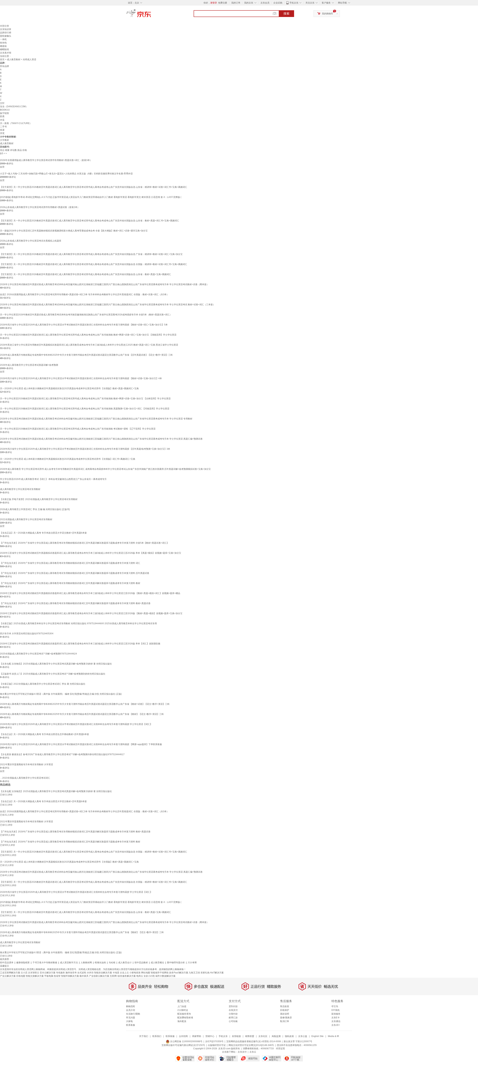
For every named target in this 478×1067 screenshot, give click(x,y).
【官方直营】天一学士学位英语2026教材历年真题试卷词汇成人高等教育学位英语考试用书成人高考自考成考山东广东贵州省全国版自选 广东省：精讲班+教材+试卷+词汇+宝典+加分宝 (91, 254)
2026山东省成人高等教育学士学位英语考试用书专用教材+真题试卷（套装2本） (40, 207)
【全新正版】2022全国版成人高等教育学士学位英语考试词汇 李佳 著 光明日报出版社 (42, 684)
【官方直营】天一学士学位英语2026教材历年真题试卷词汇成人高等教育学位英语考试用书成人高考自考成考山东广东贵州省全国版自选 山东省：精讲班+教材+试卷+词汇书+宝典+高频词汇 (93, 187)
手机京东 (293, 2)
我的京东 (248, 2)
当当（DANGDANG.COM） (14, 106)
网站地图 (145, 972)
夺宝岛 (334, 1006)
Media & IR (333, 1036)
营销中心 (209, 1036)
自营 (2, 167)
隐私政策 (289, 1036)
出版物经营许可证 (217, 1045)
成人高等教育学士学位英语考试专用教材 (20, 489)
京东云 (252, 1052)
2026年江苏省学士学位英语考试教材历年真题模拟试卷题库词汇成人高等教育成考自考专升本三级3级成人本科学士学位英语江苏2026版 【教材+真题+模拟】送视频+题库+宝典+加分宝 (91, 613)
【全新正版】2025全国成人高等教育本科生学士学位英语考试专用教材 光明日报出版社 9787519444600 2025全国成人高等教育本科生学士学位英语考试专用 (78, 623)
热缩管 (57, 976)
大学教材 (4, 140)
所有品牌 (4, 66)
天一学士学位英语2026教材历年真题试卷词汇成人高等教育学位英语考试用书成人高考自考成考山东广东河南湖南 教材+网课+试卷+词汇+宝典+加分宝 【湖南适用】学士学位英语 (88, 334)
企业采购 (277, 2)
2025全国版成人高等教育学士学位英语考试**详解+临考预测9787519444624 (38, 653)
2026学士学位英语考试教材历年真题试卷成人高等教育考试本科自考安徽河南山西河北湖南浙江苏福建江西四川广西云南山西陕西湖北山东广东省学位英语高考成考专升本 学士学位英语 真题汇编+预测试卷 (101, 439)
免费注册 (222, 2)
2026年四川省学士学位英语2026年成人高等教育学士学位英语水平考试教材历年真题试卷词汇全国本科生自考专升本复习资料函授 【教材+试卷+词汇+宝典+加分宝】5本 (84, 324)
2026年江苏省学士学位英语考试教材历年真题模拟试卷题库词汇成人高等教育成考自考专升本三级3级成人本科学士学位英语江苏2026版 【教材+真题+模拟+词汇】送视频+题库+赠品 (90, 593)
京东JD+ (335, 1025)
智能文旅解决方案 (35, 976)
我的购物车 (327, 13)
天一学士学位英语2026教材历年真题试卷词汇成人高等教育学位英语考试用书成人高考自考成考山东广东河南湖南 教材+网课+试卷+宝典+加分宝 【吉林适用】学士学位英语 (85, 398)
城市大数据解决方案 (165, 976)
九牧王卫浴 (194, 972)
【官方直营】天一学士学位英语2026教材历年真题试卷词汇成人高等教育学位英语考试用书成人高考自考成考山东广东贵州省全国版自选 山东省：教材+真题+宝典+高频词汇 (85, 274)
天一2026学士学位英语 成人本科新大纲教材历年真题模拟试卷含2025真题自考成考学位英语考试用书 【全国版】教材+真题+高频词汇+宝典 (69, 388)
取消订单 (284, 1021)
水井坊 (90, 972)
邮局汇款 (233, 1017)
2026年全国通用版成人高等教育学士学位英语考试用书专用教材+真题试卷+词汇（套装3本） (46, 160)
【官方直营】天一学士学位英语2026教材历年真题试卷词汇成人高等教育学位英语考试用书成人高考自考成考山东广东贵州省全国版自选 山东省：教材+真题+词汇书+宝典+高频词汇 (89, 220)
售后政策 (284, 1006)
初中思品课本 (6, 962)
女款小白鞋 (149, 976)
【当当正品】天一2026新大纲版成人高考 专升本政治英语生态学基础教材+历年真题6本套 (44, 734)
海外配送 (181, 1021)
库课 (2, 130)
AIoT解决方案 (217, 972)
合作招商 (183, 1036)
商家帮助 (196, 1036)
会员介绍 (130, 1010)
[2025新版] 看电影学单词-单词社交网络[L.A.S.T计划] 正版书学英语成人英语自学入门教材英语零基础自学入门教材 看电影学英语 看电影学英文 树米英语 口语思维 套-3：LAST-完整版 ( (90, 197)
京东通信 (335, 1021)
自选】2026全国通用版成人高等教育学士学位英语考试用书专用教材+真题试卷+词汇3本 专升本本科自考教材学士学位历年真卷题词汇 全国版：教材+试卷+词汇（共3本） (84, 294)
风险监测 (276, 1036)
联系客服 (130, 1025)
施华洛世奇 (71, 972)
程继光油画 (100, 962)
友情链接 (236, 1036)
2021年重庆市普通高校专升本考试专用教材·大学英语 (26, 764)
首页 (2, 59)
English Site (317, 1036)
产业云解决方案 (8, 976)
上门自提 (181, 1006)
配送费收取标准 (185, 1017)
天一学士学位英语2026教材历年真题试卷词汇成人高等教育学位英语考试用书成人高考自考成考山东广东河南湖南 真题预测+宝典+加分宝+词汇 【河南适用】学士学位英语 (84, 408)
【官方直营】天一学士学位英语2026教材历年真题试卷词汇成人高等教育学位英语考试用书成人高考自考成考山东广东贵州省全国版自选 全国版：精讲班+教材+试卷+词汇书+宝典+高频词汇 (93, 264)
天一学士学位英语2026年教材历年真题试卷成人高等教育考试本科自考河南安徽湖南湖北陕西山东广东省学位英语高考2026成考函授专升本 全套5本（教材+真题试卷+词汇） (86, 314)
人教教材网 (86, 962)
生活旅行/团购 (133, 1014)
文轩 (2, 103)
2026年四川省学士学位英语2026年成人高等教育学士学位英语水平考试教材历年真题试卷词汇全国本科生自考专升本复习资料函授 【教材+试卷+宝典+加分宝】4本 (81, 378)
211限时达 (182, 1010)
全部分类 (4, 26)
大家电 (129, 1021)
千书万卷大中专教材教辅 (44, 962)
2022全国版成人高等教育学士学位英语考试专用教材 (26, 519)
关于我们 (143, 1036)
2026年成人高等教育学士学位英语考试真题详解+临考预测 (29, 365)
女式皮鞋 (81, 972)
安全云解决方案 (47, 972)
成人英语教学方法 (69, 962)
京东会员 (264, 2)
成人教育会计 (125, 962)
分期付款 (233, 1014)
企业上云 (124, 972)
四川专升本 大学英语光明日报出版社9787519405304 (26, 633)
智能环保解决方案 (70, 976)
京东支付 (242, 1052)
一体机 (3, 39)
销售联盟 (249, 1036)
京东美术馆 (5, 52)
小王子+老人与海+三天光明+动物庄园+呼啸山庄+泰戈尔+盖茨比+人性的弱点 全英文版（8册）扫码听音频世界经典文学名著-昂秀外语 (66, 173)
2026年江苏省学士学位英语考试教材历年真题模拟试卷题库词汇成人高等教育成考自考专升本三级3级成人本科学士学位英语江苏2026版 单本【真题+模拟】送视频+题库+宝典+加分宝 (90, 553)
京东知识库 (5, 29)
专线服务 (60, 972)
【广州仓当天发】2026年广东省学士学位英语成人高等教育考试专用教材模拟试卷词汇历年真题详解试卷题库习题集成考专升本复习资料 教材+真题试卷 (75, 603)
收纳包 (3, 42)
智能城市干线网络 (160, 972)
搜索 (286, 13)
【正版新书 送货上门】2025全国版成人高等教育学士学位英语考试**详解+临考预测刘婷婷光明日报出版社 (52, 674)
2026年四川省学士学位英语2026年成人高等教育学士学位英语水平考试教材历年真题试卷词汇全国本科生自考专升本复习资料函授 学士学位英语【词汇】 (76, 724)
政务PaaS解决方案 (178, 972)
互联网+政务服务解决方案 (123, 976)
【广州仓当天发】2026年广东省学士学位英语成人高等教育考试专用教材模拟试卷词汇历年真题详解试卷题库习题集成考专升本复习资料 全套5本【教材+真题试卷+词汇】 (84, 543)
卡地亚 (116, 972)
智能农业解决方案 (103, 972)
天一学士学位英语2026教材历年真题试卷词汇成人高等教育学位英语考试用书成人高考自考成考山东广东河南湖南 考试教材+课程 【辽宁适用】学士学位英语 (78, 428)
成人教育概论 (157, 962)
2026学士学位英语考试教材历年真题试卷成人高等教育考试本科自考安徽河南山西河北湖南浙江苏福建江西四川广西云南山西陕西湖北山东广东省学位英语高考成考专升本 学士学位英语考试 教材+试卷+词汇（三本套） (107, 304)
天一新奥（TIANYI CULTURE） (16, 123)
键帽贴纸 (4, 49)
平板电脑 (48, 976)
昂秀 (2, 116)
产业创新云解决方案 (99, 976)
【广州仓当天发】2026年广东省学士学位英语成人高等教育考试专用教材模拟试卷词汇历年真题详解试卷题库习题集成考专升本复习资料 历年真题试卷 (74, 573)
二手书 (3, 126)
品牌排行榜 (5, 32)
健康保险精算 (23, 962)
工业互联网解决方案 (10, 972)
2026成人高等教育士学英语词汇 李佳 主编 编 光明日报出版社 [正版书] (35, 509)
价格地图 (20, 976)
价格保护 (284, 1010)
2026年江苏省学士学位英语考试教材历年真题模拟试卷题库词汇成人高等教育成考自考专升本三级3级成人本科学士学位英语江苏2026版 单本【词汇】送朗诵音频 (80, 643)
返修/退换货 (286, 1017)
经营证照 (280, 1048)
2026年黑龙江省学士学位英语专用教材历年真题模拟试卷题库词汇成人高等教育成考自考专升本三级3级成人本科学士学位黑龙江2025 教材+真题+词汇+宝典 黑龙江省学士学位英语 (89, 345)
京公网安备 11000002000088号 (186, 1041)
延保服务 (335, 1014)
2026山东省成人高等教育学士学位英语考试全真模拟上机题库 (30, 240)
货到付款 (233, 1006)
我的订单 (235, 2)
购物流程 (130, 1006)
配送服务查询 (184, 1014)
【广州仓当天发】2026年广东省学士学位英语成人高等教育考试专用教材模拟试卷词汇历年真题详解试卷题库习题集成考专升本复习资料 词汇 (70, 563)
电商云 (139, 976)
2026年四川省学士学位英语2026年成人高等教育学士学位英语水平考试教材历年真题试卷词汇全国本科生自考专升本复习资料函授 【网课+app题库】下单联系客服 (81, 744)
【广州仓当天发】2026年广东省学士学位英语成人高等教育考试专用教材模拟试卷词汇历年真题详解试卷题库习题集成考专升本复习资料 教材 (70, 583)
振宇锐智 (4, 113)
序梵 (2, 133)
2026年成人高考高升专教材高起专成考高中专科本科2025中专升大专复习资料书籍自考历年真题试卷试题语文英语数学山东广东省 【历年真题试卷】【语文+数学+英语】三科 (86, 355)
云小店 (24, 972)
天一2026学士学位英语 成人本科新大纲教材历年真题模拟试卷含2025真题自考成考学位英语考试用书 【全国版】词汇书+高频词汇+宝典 (67, 459)
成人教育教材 (13, 59)
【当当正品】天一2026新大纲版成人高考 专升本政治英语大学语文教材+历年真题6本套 (43, 533)
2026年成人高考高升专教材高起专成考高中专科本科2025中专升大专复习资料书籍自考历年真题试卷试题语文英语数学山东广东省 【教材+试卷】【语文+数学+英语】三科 (85, 704)
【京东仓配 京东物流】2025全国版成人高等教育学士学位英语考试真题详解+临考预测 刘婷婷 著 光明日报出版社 (56, 663)
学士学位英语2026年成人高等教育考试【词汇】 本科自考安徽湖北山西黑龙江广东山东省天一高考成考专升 (53, 479)
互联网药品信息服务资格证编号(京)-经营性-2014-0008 (253, 1041)
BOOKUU (5, 110)
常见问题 (130, 1017)
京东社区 (262, 1036)
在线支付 (233, 1010)
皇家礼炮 (205, 972)
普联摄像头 (5, 36)
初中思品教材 (141, 962)
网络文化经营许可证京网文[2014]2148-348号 (251, 1045)
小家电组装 (135, 972)
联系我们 (156, 1036)
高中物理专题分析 (176, 962)
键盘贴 (3, 46)
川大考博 (192, 962)
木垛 (2, 120)
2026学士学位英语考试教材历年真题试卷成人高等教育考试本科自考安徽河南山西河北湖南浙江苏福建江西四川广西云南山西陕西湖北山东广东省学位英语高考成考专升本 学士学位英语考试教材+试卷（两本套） (104, 284)
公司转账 (233, 1021)
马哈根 (112, 962)
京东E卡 (335, 1017)
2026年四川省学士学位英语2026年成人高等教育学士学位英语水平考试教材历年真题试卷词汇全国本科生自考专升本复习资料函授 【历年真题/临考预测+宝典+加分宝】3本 (85, 449)
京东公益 (302, 1036)
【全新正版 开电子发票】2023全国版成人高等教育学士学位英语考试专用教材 (38, 499)
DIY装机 (335, 1010)
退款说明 (284, 1014)
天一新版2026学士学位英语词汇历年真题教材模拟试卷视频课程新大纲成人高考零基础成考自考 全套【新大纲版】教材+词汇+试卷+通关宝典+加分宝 (74, 230)
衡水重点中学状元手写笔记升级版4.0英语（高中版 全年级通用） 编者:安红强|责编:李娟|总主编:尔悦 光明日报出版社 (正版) (61, 694)
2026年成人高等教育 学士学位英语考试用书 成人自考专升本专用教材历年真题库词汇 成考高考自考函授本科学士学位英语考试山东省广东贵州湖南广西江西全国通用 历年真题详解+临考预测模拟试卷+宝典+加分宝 (105, 469)
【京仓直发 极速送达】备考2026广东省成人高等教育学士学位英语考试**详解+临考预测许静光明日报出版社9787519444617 (62, 754)
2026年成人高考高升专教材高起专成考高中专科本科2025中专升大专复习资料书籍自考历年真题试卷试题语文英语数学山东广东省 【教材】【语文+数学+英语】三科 (82, 714)
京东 (151, 15)
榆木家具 (84, 976)
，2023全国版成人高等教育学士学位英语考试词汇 (25, 778)
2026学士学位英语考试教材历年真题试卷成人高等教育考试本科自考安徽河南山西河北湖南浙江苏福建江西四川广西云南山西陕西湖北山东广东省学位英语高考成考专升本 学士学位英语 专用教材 (96, 418)
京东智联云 (33, 972)
